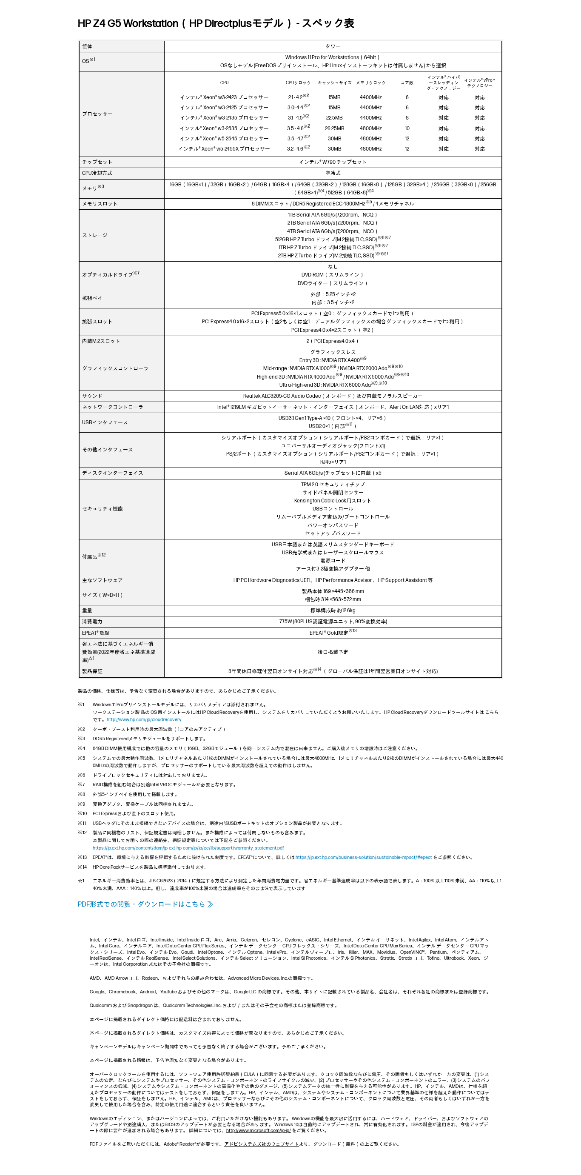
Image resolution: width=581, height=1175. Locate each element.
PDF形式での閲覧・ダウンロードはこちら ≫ (146, 905)
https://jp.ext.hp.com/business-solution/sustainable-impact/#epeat (364, 857)
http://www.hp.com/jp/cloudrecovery (144, 719)
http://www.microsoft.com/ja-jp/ (258, 1130)
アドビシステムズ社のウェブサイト (261, 1144)
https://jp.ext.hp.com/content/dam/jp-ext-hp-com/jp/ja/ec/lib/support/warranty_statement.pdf (188, 848)
